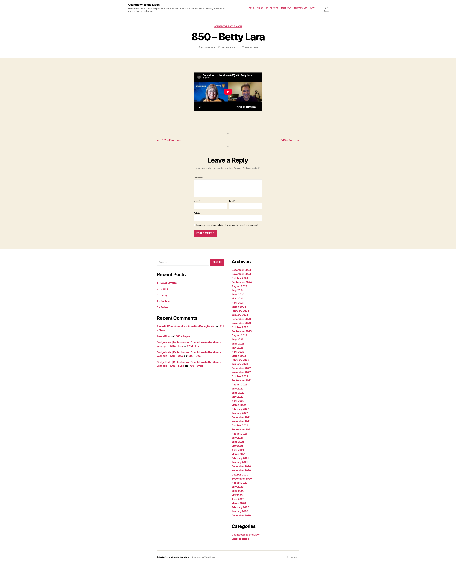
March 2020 (239, 503)
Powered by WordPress (203, 557)
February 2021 (240, 458)
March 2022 (239, 404)
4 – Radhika (163, 301)
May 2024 (237, 298)
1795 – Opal (194, 355)
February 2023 (240, 360)
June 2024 (238, 294)
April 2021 (238, 450)
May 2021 (237, 445)
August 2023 (239, 335)
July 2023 (237, 339)
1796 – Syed (195, 365)
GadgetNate (209, 47)
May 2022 (237, 396)
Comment (198, 178)
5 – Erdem (163, 307)
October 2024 (240, 278)
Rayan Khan (163, 336)
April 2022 (238, 400)
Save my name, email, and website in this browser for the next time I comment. (227, 225)
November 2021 (241, 421)
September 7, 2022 (229, 47)
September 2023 (242, 331)
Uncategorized (240, 538)
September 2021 (241, 429)
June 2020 (238, 490)
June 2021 (238, 441)
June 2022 (238, 392)
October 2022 (240, 376)
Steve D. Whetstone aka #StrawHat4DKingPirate (185, 326)
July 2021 (237, 437)
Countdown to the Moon (143, 4)
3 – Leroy (162, 295)
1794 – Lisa (193, 346)
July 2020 (238, 486)
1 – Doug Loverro (167, 282)
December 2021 (241, 417)
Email (232, 201)
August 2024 (239, 286)
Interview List (300, 8)
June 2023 (238, 343)
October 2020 (240, 474)
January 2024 (240, 314)
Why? (313, 8)
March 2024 (239, 306)
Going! (260, 8)
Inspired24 (286, 8)
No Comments (251, 47)
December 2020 (241, 466)
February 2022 (240, 409)
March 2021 (238, 454)
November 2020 (241, 470)
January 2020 (240, 511)
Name (197, 201)
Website (197, 213)
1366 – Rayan (182, 336)
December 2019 (241, 515)
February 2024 (240, 310)
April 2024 (238, 302)
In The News (272, 8)
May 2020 (237, 495)
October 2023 (240, 327)
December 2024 (241, 269)
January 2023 (240, 364)
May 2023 (237, 347)
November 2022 (241, 372)
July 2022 (237, 388)
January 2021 (240, 462)
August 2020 (239, 482)
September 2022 (242, 380)
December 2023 (241, 319)
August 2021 (239, 433)
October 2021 (240, 425)
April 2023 (238, 351)
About (251, 8)
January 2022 (240, 413)
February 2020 (240, 507)
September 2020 (242, 478)
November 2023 (241, 323)
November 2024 (241, 274)
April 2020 (238, 499)
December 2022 (241, 368)
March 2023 (239, 355)
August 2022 (239, 384)
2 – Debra (162, 288)
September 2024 (242, 282)
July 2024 (238, 290)
